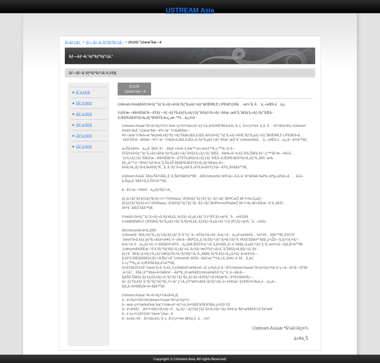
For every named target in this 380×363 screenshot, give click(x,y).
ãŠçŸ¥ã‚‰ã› (167, 24)
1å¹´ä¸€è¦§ (84, 147)
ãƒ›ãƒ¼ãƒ (73, 42)
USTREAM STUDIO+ (265, 24)
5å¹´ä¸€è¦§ (84, 103)
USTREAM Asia (190, 10)
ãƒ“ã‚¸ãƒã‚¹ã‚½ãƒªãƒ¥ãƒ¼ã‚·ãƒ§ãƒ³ (211, 24)
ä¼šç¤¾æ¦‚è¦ (96, 24)
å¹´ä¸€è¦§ (83, 92)
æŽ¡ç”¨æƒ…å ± (306, 24)
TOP (70, 24)
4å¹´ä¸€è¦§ (84, 114)
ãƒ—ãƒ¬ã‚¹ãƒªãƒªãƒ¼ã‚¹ (105, 42)
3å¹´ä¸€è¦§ (84, 125)
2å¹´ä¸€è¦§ (84, 136)
